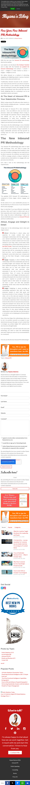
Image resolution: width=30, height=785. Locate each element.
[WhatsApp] (22, 783)
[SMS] (17, 783)
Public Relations (8, 652)
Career (5, 660)
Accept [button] (12, 8)
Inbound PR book (24, 217)
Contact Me (15, 752)
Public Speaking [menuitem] (15, 766)
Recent (4, 527)
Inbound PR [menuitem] (15, 763)
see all (2, 663)
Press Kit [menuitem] (15, 777)
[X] (12, 783)
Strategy (3, 696)
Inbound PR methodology (22, 60)
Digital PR (13, 694)
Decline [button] (18, 8)
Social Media (6, 654)
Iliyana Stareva (18, 38)
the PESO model (6, 246)
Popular (10, 527)
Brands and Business (8, 658)
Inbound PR (8, 358)
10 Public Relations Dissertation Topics (12, 672)
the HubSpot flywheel (23, 65)
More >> (8, 696)
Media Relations (20, 694)
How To (3, 694)
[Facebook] (7, 783)
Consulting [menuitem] (15, 770)
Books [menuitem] (15, 773)
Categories (17, 527)
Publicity (7, 694)
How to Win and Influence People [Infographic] (14, 682)
